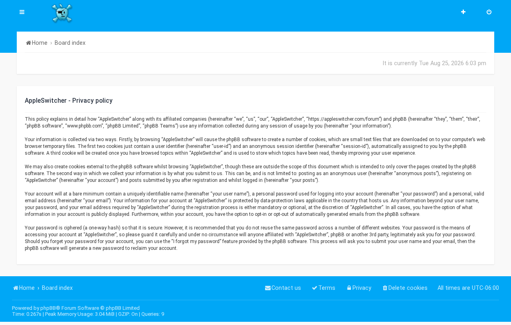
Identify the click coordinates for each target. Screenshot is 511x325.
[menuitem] (489, 13)
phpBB (48, 308)
